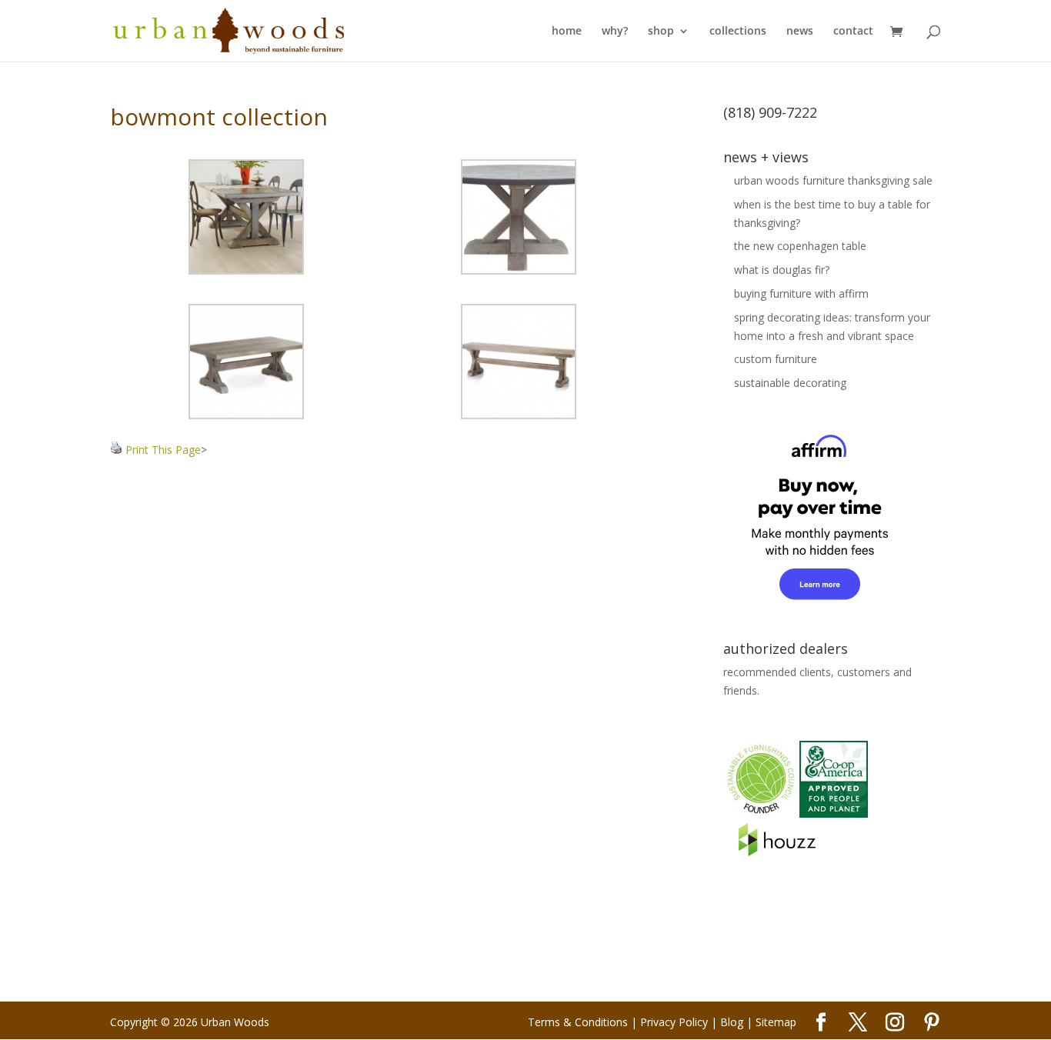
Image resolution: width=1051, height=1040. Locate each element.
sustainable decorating (790, 382)
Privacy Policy (674, 1022)
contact (853, 31)
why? (615, 31)
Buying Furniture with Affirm (801, 293)
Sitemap (776, 1022)
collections (737, 31)
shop (661, 31)
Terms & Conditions (578, 1022)
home (567, 31)
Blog (731, 1022)
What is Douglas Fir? (781, 269)
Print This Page (163, 449)
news (799, 31)
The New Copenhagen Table (800, 245)
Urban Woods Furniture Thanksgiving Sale (833, 180)
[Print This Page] (116, 449)
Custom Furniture (775, 359)
